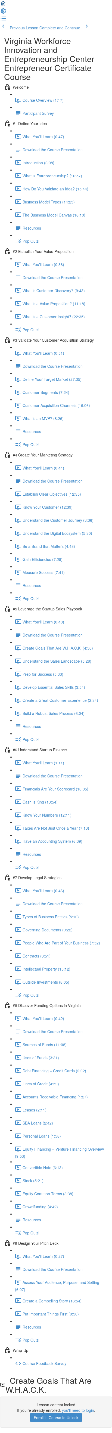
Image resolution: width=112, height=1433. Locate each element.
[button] (3, 5)
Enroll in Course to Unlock (56, 1417)
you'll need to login (78, 1410)
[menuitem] (3, 12)
